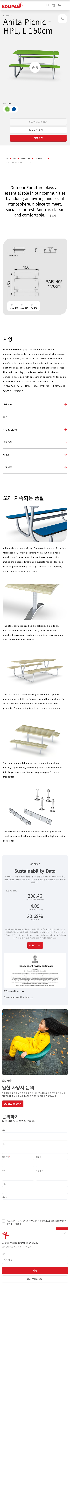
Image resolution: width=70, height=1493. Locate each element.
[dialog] (35, 746)
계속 (35, 1270)
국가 (4, 1253)
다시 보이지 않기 (35, 1279)
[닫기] (64, 1233)
